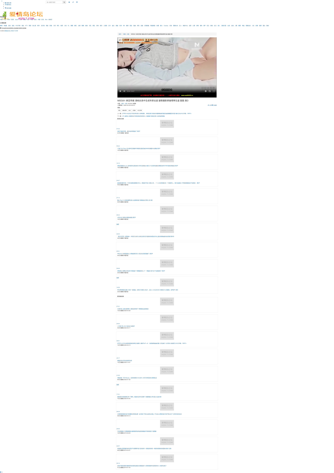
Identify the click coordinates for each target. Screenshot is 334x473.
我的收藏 (8, 8)
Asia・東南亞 (48, 19)
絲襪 (157, 25)
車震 (47, 25)
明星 (243, 25)
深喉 (197, 25)
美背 (101, 25)
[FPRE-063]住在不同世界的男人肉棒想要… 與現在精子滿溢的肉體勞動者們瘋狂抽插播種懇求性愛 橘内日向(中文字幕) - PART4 (156, 113)
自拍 (9, 25)
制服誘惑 (152, 25)
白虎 (228, 25)
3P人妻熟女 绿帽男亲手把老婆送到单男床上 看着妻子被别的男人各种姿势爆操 (143, 116)
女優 (232, 25)
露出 (264, 25)
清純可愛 (223, 25)
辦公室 (34, 25)
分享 (210, 105)
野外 (38, 25)
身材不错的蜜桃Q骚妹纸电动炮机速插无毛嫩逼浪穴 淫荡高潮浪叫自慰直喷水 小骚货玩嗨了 (141, 466)
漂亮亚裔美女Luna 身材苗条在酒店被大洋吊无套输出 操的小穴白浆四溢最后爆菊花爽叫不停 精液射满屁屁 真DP (147, 166)
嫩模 (72, 25)
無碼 (1, 25)
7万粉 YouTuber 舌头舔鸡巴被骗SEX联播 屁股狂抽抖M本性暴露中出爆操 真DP (138, 148)
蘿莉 (239, 25)
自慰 (190, 25)
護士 (161, 25)
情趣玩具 (248, 25)
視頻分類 (8, 3)
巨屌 (120, 25)
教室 (30, 25)
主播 (79, 25)
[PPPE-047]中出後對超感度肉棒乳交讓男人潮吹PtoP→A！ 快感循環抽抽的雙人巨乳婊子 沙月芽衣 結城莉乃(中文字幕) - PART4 (151, 343)
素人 (219, 25)
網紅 (75, 25)
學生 (58, 25)
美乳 (94, 25)
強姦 (134, 25)
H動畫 (5, 25)
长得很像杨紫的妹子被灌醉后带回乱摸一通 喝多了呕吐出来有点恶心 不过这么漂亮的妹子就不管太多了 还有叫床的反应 (149, 414)
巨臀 (97, 25)
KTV (26, 25)
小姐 (65, 25)
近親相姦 (146, 25)
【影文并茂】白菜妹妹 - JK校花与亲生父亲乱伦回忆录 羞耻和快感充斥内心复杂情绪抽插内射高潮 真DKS (145, 236)
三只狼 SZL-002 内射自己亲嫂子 (126, 326)
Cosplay (166, 25)
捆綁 (127, 25)
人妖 (253, 25)
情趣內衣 (175, 25)
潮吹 (201, 25)
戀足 (131, 25)
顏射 (211, 25)
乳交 (208, 25)
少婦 (54, 25)
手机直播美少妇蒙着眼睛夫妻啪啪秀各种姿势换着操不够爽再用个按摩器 (136, 431)
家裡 (50, 25)
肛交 (215, 25)
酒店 (23, 25)
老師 (61, 25)
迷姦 (142, 25)
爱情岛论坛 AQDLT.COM (11, 31)
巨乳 (90, 25)
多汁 (109, 25)
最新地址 (8, 4)
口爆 (194, 25)
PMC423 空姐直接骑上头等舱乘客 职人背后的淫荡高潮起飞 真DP (135, 253)
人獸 (236, 25)
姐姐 (86, 25)
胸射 (267, 25)
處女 (113, 25)
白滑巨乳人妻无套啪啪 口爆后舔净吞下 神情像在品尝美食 (132, 309)
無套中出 (185, 25)
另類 (256, 25)
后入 (180, 25)
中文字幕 (17, 25)
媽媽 (83, 25)
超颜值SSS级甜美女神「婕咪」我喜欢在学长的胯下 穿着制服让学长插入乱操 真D (139, 397)
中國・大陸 (126, 34)
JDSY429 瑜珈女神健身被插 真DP (126, 217)
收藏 (215, 105)
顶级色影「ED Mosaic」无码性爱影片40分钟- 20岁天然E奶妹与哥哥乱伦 (137, 378)
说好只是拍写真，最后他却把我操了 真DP (128, 131)
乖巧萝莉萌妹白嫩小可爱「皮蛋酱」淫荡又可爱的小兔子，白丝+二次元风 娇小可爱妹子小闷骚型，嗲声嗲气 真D (147, 290)
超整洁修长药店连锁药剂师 (124, 360)
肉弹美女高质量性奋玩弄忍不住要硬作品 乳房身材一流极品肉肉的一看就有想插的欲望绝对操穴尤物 (144, 448)
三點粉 (105, 25)
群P (205, 25)
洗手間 (43, 25)
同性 (138, 25)
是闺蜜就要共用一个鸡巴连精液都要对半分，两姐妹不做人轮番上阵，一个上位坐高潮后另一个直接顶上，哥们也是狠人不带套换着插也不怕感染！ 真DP (158, 183)
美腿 (117, 25)
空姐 (170, 25)
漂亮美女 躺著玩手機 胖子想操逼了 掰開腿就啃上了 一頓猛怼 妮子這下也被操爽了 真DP (141, 271)
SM (124, 25)
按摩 (260, 25)
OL (68, 25)
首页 (120, 34)
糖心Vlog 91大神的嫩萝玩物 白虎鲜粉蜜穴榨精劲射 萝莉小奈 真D (135, 200)
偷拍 (13, 25)
